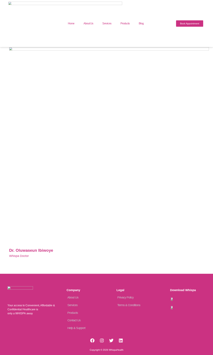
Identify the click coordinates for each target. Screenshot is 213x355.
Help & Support (76, 328)
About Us (88, 23)
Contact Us (74, 320)
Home (71, 23)
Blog (141, 23)
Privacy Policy (125, 297)
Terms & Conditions (128, 305)
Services (106, 23)
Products (125, 23)
